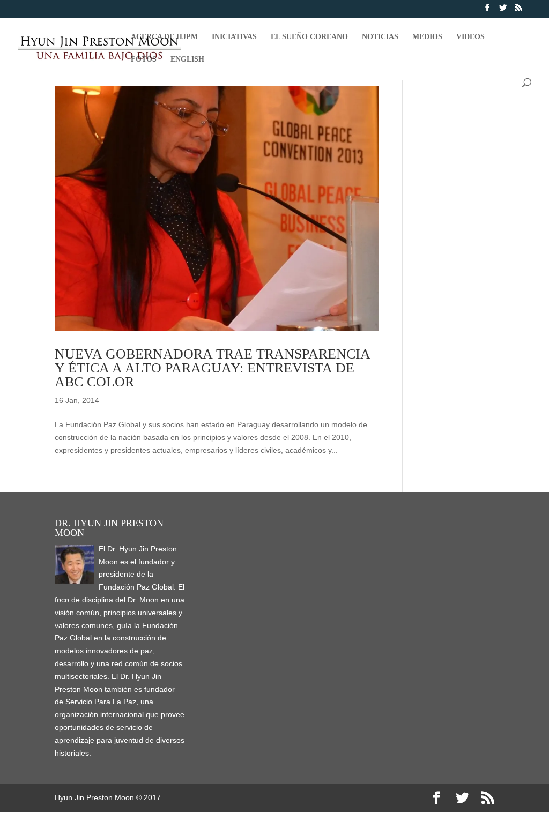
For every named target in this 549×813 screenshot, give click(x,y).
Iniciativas (234, 37)
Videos (470, 37)
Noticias (380, 37)
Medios (427, 37)
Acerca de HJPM (164, 37)
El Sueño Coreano (309, 37)
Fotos (144, 59)
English (187, 59)
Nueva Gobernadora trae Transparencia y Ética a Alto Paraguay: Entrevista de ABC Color (212, 368)
